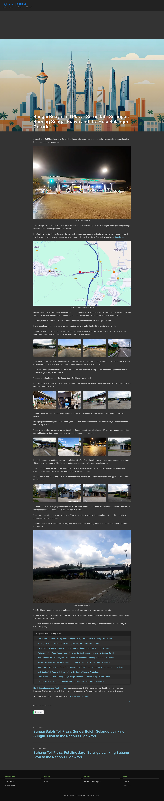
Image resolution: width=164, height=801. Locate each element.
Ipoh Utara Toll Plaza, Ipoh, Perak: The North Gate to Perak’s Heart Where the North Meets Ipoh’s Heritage (80, 667)
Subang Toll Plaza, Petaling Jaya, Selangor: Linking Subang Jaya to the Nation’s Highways (74, 662)
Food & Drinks (9, 781)
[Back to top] (129, 701)
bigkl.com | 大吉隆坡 (14, 4)
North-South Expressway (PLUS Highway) (50, 688)
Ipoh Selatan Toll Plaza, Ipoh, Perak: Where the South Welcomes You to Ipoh (68, 672)
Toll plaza (40, 712)
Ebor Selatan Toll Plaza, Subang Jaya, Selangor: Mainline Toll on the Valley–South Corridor (74, 677)
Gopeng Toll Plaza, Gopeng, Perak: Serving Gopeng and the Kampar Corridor (68, 643)
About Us (126, 781)
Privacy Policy (127, 785)
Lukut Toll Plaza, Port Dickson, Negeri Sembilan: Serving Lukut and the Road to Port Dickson (75, 648)
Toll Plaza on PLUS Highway (92, 781)
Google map (120, 237)
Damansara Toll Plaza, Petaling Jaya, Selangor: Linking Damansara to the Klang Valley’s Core (75, 639)
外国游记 (46, 781)
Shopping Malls (10, 785)
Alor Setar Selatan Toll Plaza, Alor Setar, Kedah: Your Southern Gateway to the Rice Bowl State (76, 658)
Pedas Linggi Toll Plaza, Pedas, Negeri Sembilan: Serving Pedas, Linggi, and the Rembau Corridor (76, 653)
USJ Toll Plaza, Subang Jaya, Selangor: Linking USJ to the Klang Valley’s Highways (71, 681)
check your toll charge (80, 696)
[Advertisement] (82, 25)
